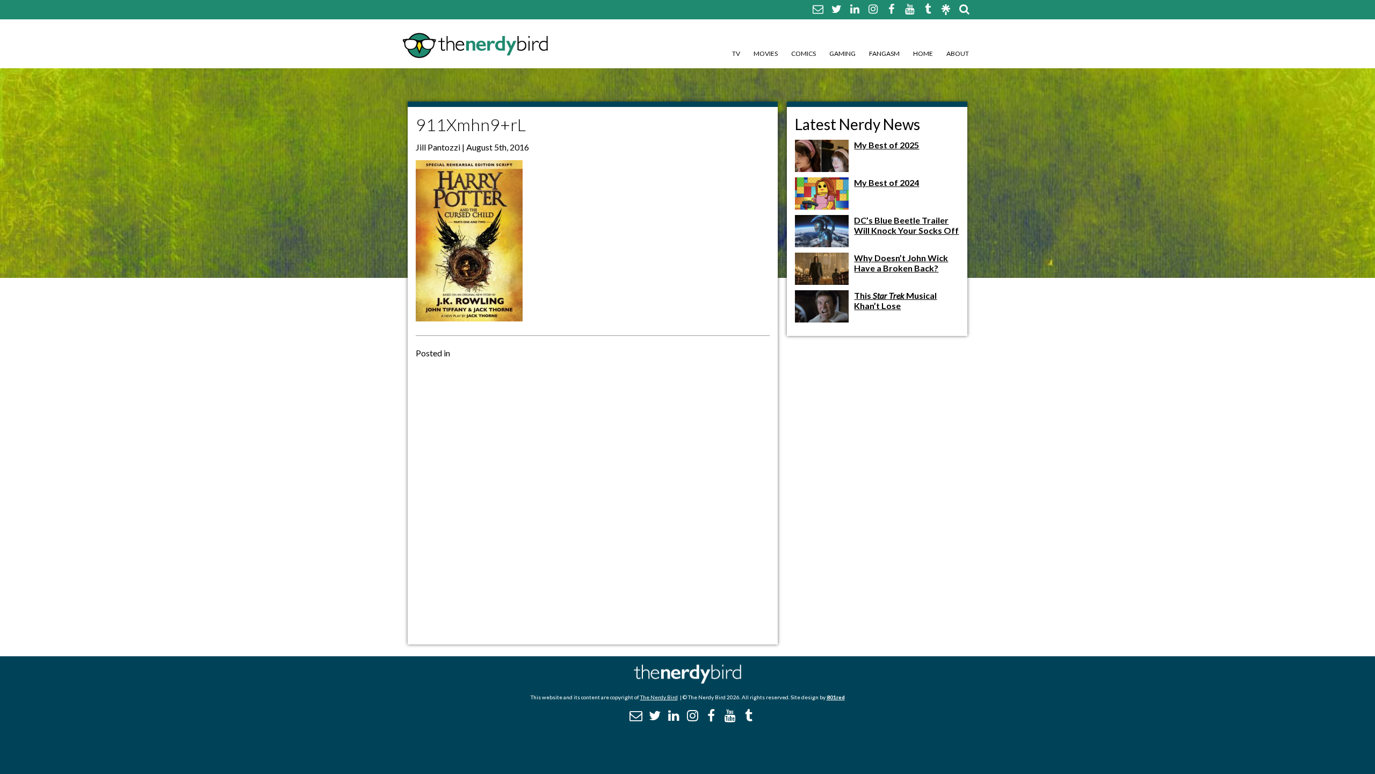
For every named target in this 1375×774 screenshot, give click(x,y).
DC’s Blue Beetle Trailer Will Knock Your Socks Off (906, 225)
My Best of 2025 (886, 145)
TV (736, 53)
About (957, 53)
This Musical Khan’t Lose (895, 300)
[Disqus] (593, 500)
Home (923, 53)
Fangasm (884, 53)
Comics (803, 53)
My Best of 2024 (886, 182)
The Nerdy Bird (659, 697)
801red (836, 697)
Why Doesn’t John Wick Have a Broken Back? (901, 263)
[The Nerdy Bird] (687, 680)
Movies (766, 53)
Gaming (842, 53)
